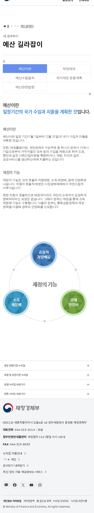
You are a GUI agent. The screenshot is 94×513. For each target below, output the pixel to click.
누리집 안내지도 (61, 501)
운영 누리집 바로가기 (14, 384)
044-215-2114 (25, 429)
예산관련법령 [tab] (25, 87)
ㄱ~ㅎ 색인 (9, 459)
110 (41, 437)
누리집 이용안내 (12, 453)
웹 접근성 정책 (44, 501)
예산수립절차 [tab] (25, 78)
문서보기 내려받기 (14, 465)
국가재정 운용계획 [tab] (69, 78)
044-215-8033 (20, 444)
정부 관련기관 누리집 (14, 365)
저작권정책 (28, 501)
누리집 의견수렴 (79, 501)
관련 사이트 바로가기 (14, 393)
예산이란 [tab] (25, 69)
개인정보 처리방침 (12, 501)
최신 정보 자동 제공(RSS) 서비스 (23, 472)
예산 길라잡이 (27, 26)
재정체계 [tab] (69, 69)
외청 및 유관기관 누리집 (16, 375)
